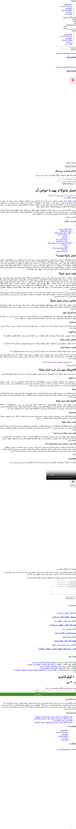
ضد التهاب (64, 237)
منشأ (66, 246)
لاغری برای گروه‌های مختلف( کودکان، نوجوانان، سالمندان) (57, 649)
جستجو (73, 49)
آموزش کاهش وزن (70, 197)
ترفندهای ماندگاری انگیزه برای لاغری (64, 617)
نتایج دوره (69, 8)
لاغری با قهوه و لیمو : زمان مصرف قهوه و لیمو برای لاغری (53, 722)
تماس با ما (68, 14)
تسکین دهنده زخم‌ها (61, 239)
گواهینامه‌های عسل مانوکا (60, 248)
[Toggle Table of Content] (74, 226)
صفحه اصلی (68, 4)
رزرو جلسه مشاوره (68, 183)
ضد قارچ (64, 236)
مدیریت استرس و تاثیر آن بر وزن (65, 633)
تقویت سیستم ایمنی (61, 241)
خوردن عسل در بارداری (59, 362)
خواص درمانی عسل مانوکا (63, 232)
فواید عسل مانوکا (65, 231)
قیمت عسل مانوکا (62, 251)
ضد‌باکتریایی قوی (62, 234)
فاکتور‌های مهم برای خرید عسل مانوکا (59, 243)
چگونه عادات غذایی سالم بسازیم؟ (65, 641)
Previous (68, 166)
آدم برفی (59, 749)
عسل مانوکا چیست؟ (65, 229)
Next (74, 166)
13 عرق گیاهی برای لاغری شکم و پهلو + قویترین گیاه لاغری (53, 718)
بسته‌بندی (64, 249)
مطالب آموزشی (66, 10)
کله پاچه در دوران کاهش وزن (62, 720)
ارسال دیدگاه (69, 598)
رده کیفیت (64, 244)
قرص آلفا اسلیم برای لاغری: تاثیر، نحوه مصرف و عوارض (53, 716)
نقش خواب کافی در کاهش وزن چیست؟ (63, 625)
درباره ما (69, 12)
